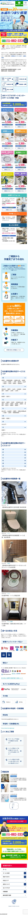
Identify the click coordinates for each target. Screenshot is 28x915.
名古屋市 (9, 411)
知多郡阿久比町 (19, 402)
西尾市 (14, 411)
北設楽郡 (19, 389)
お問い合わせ (22, 434)
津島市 (11, 403)
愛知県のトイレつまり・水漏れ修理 (13, 53)
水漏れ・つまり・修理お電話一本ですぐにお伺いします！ (12, 834)
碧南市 (7, 418)
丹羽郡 (4, 412)
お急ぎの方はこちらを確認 (16, 821)
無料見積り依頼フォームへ (15, 856)
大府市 (9, 383)
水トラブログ (6, 888)
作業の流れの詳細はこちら (13, 350)
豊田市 (11, 405)
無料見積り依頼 (19, 4)
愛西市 (3, 380)
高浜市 (3, 402)
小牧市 (16, 390)
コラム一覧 (13, 806)
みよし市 (4, 424)
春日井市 (4, 389)
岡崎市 (14, 383)
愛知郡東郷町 (9, 380)
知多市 (12, 402)
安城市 (9, 381)
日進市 (9, 412)
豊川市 (6, 405)
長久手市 (4, 411)
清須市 (6, 390)
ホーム (4, 869)
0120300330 (3, 914)
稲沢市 (19, 381)
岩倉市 (4, 383)
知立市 (6, 403)
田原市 (7, 402)
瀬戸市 (7, 396)
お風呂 (8, 563)
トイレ (8, 533)
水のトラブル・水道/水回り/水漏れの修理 (11, 52)
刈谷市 (13, 389)
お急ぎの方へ (7, 865)
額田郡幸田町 (16, 412)
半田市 (3, 418)
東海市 (16, 403)
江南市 (11, 390)
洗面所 (11, 621)
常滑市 (21, 403)
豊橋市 (16, 405)
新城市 (3, 396)
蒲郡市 (8, 389)
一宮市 (14, 381)
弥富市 (3, 430)
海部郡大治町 (17, 380)
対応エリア (6, 880)
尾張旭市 (20, 383)
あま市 (4, 381)
